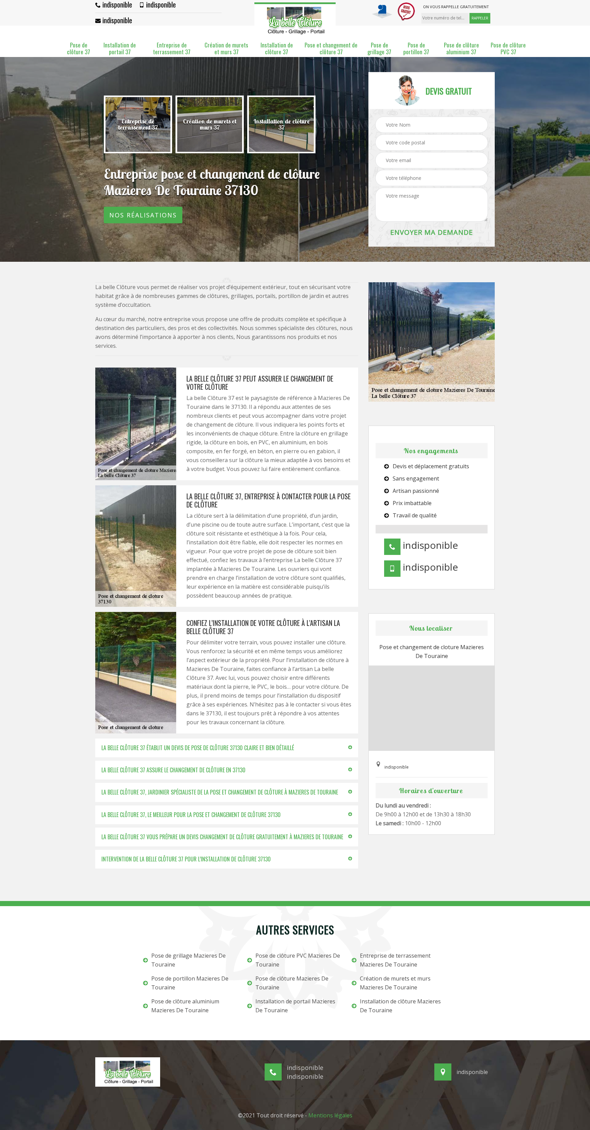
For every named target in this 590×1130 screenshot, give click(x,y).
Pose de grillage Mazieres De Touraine (188, 960)
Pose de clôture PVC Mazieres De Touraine (297, 960)
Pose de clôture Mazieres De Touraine (291, 983)
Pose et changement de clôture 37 (331, 49)
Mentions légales (330, 1115)
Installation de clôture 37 (277, 49)
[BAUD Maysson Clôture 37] (295, 19)
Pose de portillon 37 (416, 49)
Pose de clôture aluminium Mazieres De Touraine (185, 1006)
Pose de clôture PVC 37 (508, 49)
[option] (138, 125)
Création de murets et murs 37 (226, 49)
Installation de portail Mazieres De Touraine (295, 1006)
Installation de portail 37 (119, 49)
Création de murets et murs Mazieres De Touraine (395, 983)
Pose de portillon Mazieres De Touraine (189, 983)
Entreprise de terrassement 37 (172, 49)
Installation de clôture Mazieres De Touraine (400, 1006)
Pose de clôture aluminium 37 (461, 49)
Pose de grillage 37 (379, 49)
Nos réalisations (143, 215)
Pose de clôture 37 (78, 49)
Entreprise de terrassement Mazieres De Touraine (395, 960)
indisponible (116, 4)
